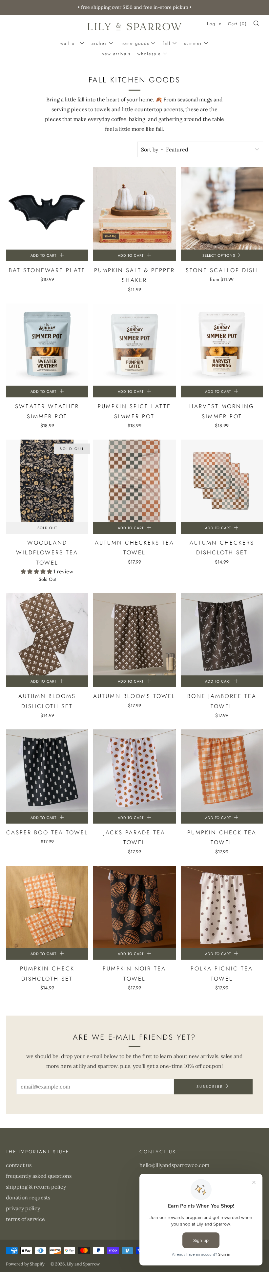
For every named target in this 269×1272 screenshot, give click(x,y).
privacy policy (23, 1208)
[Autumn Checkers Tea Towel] (134, 481)
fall (167, 43)
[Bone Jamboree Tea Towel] (222, 634)
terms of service (25, 1219)
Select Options (218, 255)
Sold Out (47, 528)
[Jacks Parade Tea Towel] (134, 770)
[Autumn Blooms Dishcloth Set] (47, 634)
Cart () (237, 24)
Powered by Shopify (25, 1264)
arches (99, 43)
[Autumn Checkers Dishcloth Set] (222, 481)
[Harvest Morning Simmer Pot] (222, 345)
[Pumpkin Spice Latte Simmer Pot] (134, 345)
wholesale (149, 54)
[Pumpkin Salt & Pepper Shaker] (134, 208)
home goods (134, 43)
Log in (214, 24)
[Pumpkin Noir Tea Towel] (134, 907)
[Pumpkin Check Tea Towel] (222, 770)
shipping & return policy (36, 1186)
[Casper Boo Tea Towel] (47, 770)
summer (193, 43)
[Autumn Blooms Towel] (134, 634)
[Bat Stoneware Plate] (47, 208)
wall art (69, 43)
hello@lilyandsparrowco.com (174, 1165)
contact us (18, 1165)
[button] (37, 571)
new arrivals (116, 54)
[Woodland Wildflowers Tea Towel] (47, 481)
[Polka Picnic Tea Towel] (222, 907)
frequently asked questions (39, 1176)
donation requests (28, 1197)
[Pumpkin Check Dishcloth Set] (47, 907)
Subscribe (210, 1086)
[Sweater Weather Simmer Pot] (47, 345)
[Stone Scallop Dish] (222, 208)
